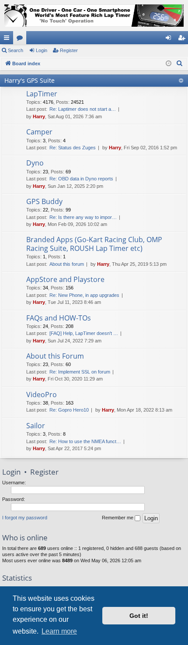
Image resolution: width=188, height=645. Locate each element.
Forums (21, 39)
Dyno (35, 163)
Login (41, 50)
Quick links (8, 39)
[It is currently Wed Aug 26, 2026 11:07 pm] (168, 64)
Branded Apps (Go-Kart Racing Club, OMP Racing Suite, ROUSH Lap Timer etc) (94, 244)
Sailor (35, 425)
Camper (39, 132)
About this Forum (55, 356)
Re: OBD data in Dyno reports (81, 178)
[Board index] (94, 15)
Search (15, 50)
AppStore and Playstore (65, 279)
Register (69, 50)
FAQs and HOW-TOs (58, 318)
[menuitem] (180, 63)
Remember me (118, 517)
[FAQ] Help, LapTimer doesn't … (83, 333)
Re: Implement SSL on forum (79, 371)
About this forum (66, 264)
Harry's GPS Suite (29, 80)
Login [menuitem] (170, 39)
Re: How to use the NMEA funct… (85, 441)
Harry (39, 116)
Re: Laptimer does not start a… (82, 109)
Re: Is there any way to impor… (83, 217)
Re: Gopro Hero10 (69, 409)
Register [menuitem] (183, 39)
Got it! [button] (138, 615)
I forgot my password (24, 517)
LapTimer (41, 94)
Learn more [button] (59, 631)
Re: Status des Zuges (72, 147)
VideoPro (41, 394)
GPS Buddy (44, 201)
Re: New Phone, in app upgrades (84, 295)
